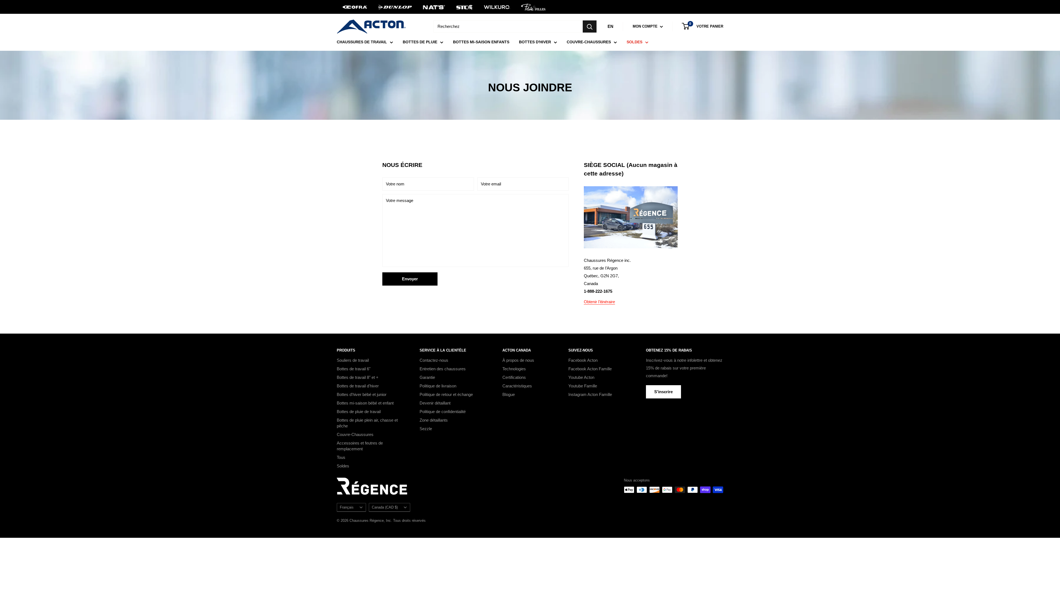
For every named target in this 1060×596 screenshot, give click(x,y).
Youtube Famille (582, 386)
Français (347, 507)
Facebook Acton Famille (590, 368)
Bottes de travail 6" (353, 368)
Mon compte (646, 26)
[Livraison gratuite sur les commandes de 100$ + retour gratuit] (530, 7)
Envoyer (410, 278)
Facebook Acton (583, 360)
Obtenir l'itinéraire (599, 301)
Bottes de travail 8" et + (357, 377)
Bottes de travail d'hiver (358, 386)
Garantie (427, 377)
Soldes (343, 466)
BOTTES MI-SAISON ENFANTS (481, 42)
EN (610, 26)
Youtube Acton (581, 377)
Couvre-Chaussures (355, 434)
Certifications (514, 377)
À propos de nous (518, 360)
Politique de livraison (438, 386)
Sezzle (426, 428)
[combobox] (508, 26)
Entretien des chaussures (443, 368)
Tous (341, 457)
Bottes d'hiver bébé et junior (361, 394)
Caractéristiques (517, 386)
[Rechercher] (590, 26)
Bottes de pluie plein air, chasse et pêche (367, 423)
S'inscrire (663, 391)
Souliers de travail (353, 360)
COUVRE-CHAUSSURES (589, 42)
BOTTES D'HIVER (535, 42)
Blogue (508, 394)
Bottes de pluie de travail (359, 411)
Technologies (514, 368)
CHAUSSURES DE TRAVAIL (362, 42)
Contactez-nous (434, 360)
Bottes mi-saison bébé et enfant (365, 403)
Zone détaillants (434, 420)
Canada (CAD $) (385, 507)
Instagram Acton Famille (590, 394)
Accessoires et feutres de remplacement (360, 446)
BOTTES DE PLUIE (420, 42)
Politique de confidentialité (443, 411)
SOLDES (634, 42)
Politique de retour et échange (446, 394)
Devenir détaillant (435, 403)
